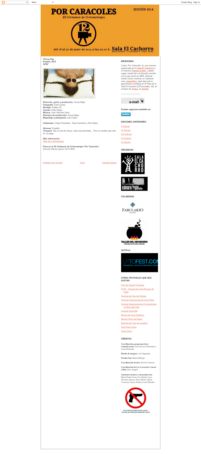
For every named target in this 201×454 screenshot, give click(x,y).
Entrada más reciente (52, 163)
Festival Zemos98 (129, 311)
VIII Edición (126, 134)
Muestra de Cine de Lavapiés (134, 323)
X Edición (125, 126)
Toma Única (126, 331)
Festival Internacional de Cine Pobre (137, 300)
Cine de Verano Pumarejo (132, 285)
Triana (135, 89)
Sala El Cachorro (145, 68)
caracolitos (131, 81)
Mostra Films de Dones (131, 319)
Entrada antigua (109, 163)
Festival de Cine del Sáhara (133, 296)
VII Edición (126, 138)
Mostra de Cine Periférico (132, 315)
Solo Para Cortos (129, 327)
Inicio (82, 163)
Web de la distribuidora (53, 141)
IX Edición (125, 130)
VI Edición (125, 142)
